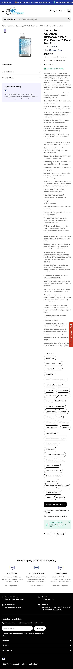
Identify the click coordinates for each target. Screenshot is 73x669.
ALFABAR (53, 47)
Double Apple (51, 395)
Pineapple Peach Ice (53, 470)
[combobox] (36, 19)
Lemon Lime (50, 412)
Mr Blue (48, 497)
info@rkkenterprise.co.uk (14, 607)
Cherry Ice (49, 390)
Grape (49, 401)
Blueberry (49, 374)
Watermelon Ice (53, 444)
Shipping (47, 57)
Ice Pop (60, 460)
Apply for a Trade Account (55, 504)
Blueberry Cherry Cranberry (55, 380)
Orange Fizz (51, 423)
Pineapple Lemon (52, 465)
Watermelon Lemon (53, 492)
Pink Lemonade (51, 428)
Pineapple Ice (65, 423)
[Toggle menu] (3, 11)
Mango (49, 417)
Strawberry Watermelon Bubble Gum (57, 487)
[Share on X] (58, 534)
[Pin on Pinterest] (63, 534)
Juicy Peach (59, 401)
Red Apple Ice (51, 433)
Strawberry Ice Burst (53, 476)
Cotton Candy (63, 390)
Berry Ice (59, 497)
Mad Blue (63, 412)
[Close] (69, 522)
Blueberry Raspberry (53, 385)
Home (4, 26)
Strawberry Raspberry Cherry (56, 439)
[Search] (69, 19)
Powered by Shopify (31, 664)
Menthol (59, 417)
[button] (71, 334)
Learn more (62, 527)
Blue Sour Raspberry (53, 369)
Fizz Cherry (64, 395)
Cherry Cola (50, 449)
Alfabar (10, 26)
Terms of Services (30, 633)
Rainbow (65, 428)
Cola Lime (49, 460)
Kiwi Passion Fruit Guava (55, 406)
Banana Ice (50, 358)
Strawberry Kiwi (51, 481)
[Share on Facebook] (52, 534)
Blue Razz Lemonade (53, 363)
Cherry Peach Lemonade (55, 454)
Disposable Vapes (55, 50)
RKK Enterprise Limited (15, 664)
